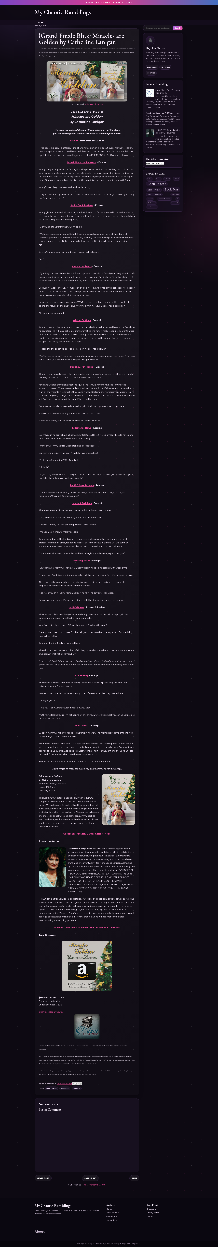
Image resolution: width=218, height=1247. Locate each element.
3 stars (158, 179)
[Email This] (73, 1083)
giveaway (76, 1088)
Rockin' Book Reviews (82, 485)
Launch (74, 141)
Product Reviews (154, 195)
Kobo (108, 834)
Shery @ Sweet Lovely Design (130, 1244)
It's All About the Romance (81, 162)
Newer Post (43, 1178)
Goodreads (69, 834)
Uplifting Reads (81, 560)
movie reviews (152, 207)
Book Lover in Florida (81, 367)
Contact (151, 73)
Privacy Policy (153, 1213)
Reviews (175, 194)
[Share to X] (78, 1083)
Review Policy (112, 1220)
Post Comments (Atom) (94, 1185)
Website (58, 927)
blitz (177, 199)
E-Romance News (81, 428)
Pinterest (115, 927)
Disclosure (151, 1209)
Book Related (51, 1088)
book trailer (175, 203)
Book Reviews (153, 190)
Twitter (94, 927)
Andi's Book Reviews (82, 205)
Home (41, 22)
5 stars (176, 179)
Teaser (150, 199)
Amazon (81, 834)
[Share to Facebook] (80, 1083)
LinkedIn (103, 927)
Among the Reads (82, 266)
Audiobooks (111, 1216)
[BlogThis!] (76, 1083)
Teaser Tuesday (164, 199)
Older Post (90, 1178)
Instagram (152, 67)
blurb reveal (151, 203)
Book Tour (65, 1088)
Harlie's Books (76, 607)
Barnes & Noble (95, 834)
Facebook (83, 927)
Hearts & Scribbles (82, 503)
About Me (165, 67)
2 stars (149, 179)
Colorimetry (81, 675)
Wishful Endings (82, 320)
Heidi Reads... (82, 725)
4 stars (167, 179)
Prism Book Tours (94, 104)
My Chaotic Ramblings (63, 12)
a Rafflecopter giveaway (51, 1012)
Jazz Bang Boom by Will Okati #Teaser (163, 113)
